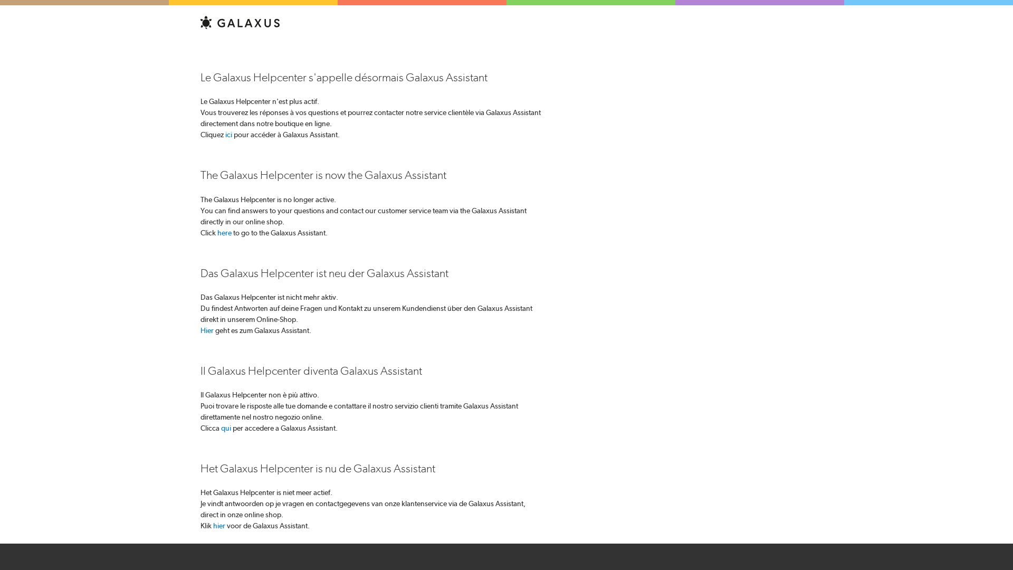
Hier (207, 330)
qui (226, 428)
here (224, 233)
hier (219, 525)
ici (228, 134)
